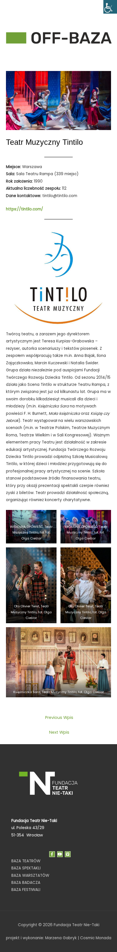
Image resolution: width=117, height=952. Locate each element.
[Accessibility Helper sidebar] (110, 7)
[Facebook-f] (52, 854)
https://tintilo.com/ (24, 209)
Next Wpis (59, 732)
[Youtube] (60, 854)
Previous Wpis (59, 717)
